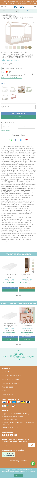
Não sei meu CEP (6, 130)
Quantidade (6, 107)
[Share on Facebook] (16, 140)
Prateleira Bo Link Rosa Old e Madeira (27, 324)
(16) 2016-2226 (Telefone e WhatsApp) (16, 414)
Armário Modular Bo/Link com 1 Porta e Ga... (27, 276)
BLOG (4, 391)
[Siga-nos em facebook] (7, 435)
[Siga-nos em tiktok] (11, 435)
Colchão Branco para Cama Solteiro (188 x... (9, 276)
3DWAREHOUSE (7, 395)
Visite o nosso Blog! (10, 420)
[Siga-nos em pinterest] (15, 435)
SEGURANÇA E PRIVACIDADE (12, 375)
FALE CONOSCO (7, 387)
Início (3, 15)
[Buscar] (16, 11)
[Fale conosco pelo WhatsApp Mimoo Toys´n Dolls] (33, 463)
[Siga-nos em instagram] (3, 435)
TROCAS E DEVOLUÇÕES (10, 383)
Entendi (18, 475)
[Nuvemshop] (18, 462)
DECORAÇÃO (10, 15)
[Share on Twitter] (21, 140)
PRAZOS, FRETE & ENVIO (10, 379)
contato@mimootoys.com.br (13, 417)
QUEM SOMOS (7, 372)
